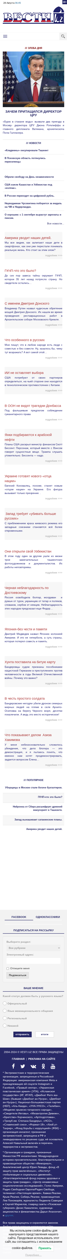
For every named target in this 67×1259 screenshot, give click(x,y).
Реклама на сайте (41, 1058)
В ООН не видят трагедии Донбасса (33, 406)
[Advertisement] (33, 873)
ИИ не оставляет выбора (24, 373)
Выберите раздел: (19, 941)
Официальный (17, 1003)
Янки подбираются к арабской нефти (28, 437)
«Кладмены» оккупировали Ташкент (26, 150)
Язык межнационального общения (30, 1010)
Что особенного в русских (25, 340)
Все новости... (55, 223)
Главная (18, 1058)
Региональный (17, 1018)
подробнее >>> (53, 255)
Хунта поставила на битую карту (30, 662)
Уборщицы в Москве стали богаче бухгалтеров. (33, 787)
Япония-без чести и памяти (26, 629)
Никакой (12, 1025)
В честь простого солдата (26, 698)
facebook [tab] (19, 916)
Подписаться (17, 975)
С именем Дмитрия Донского (27, 303)
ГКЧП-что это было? (20, 271)
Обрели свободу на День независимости (29, 176)
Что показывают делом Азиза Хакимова (28, 737)
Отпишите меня (20, 968)
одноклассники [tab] (48, 916)
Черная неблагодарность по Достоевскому (27, 590)
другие (9, 1215)
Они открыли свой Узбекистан (28, 551)
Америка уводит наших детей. (28, 238)
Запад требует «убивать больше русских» (30, 516)
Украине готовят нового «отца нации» (28, 478)
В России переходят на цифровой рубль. (30, 195)
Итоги (44, 1034)
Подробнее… (33, 1254)
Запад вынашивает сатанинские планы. (38, 819)
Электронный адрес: (20, 954)
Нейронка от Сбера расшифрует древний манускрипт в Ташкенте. (37, 808)
